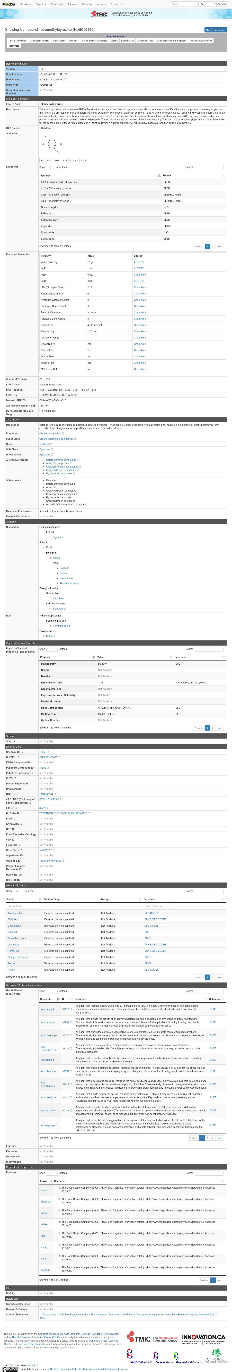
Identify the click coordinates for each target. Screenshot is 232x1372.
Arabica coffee (15, 913)
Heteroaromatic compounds (61, 459)
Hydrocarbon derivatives (59, 473)
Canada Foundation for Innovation (100, 1333)
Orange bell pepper (18, 957)
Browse (24, 4)
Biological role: (47, 631)
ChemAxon (140, 274)
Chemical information (40, 40)
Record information (17, 40)
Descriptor (46, 999)
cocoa (44, 1213)
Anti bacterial (48, 1022)
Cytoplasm (58, 598)
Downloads (57, 4)
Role (8, 615)
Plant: (56, 562)
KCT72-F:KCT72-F (49, 799)
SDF (57, 160)
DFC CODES (151, 913)
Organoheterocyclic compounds (56, 438)
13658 (43, 751)
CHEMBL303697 (48, 757)
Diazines (44, 444)
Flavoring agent (61, 625)
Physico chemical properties (94, 40)
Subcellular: (52, 593)
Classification (59, 40)
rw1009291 (45, 850)
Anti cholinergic (49, 1035)
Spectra (114, 40)
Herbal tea (13, 950)
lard (43, 1235)
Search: (190, 167)
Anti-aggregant (49, 1125)
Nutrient (50, 636)
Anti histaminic (49, 1071)
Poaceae (64, 568)
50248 (66, 1110)
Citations (59, 1181)
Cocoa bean (14, 925)
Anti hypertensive (48, 1084)
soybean (45, 1270)
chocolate (46, 1201)
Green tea (13, 944)
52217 (66, 1009)
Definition (80, 999)
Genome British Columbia (31, 1344)
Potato (11, 969)
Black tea (13, 919)
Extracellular (59, 608)
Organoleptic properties (201, 40)
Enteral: (50, 532)
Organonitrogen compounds (61, 470)
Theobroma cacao (69, 583)
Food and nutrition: (56, 620)
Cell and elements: (56, 603)
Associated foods (145, 40)
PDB (65, 160)
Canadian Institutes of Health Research (59, 1333)
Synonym (45, 175)
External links (127, 40)
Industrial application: (50, 615)
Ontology (73, 40)
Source (167, 175)
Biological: (51, 552)
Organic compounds (50, 433)
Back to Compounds (215, 29)
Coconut (12, 932)
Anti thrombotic (49, 1110)
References (13, 45)
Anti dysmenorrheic (49, 1048)
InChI (83, 160)
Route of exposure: (49, 527)
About (100, 4)
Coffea (63, 573)
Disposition (13, 527)
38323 (66, 1035)
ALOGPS (139, 262)
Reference (180, 657)
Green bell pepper (17, 938)
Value (100, 657)
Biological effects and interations (171, 40)
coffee (44, 1224)
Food (49, 547)
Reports (72, 4)
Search (40, 4)
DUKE (148, 932)
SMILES (74, 160)
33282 (66, 1022)
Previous (198, 246)
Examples (87, 4)
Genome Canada (98, 1340)
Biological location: (49, 588)
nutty (43, 1258)
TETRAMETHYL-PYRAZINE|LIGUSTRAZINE (63, 813)
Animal (56, 557)
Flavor (44, 1181)
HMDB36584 (46, 794)
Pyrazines (45, 449)
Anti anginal (47, 1009)
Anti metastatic (49, 1097)
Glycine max (66, 578)
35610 (66, 1097)
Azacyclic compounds (58, 463)
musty (44, 1247)
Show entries (53, 167)
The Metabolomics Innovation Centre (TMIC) (36, 1337)
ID (62, 999)
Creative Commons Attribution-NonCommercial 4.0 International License (89, 1369)
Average (105, 899)
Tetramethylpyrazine (50, 860)
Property (45, 657)
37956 (66, 1071)
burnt (44, 1190)
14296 (43, 767)
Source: (43, 542)
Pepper (12, 963)
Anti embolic (47, 1059)
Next (220, 246)
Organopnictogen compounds (62, 466)
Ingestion (58, 537)
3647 (42, 808)
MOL (49, 160)
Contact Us (117, 4)
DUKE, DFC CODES (155, 919)
